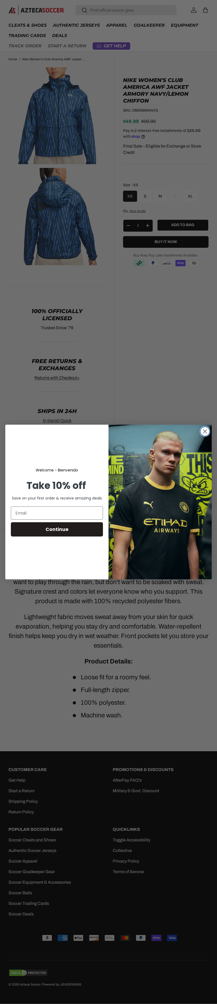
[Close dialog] (205, 431)
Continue (57, 529)
